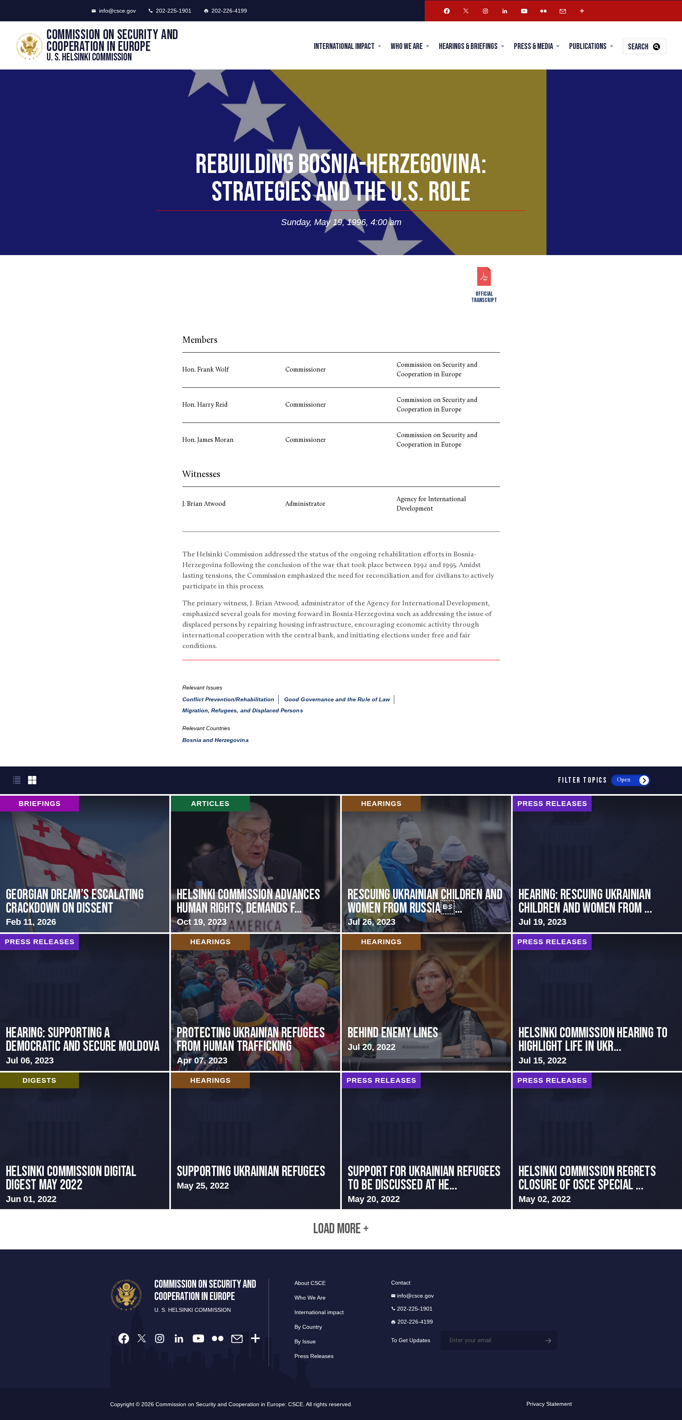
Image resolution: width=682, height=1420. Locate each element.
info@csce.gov (117, 11)
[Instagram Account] (485, 11)
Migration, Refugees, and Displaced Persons (242, 710)
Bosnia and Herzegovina (215, 740)
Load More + (341, 1229)
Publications (588, 46)
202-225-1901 (173, 11)
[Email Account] (562, 11)
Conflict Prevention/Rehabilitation (228, 699)
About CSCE (310, 1283)
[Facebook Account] (446, 11)
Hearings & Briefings (468, 46)
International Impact (344, 46)
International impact (319, 1312)
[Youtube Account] (524, 11)
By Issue (305, 1341)
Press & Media (533, 46)
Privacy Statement (549, 1404)
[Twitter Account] (466, 11)
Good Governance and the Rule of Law (337, 699)
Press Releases (314, 1356)
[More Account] (582, 11)
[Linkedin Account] (504, 11)
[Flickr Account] (543, 11)
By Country (308, 1327)
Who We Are (407, 46)
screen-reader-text (84, 864)
